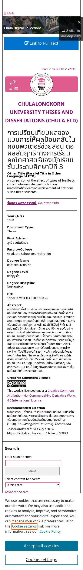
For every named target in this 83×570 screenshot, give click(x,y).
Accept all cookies (41, 546)
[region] (41, 531)
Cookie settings (24, 526)
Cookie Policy (50, 531)
